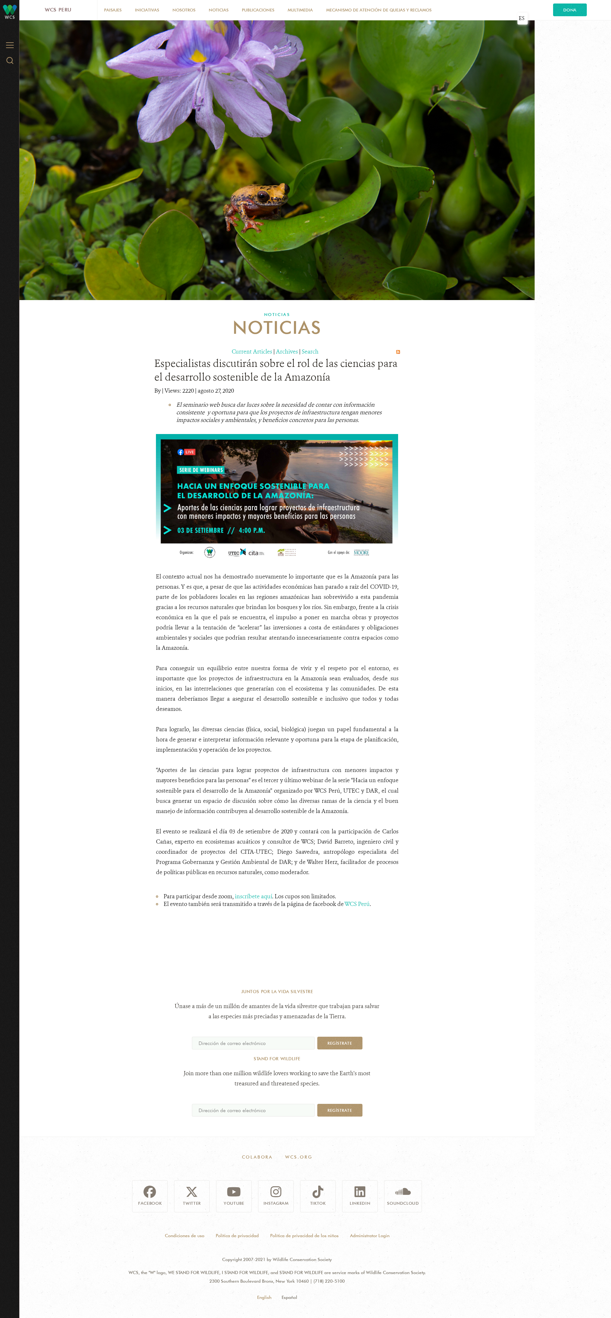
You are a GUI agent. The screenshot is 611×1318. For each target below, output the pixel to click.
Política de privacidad (237, 1235)
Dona (570, 9)
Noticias (218, 9)
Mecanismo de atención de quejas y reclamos (379, 9)
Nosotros (183, 9)
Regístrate (339, 1043)
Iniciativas (147, 9)
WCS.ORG (299, 1157)
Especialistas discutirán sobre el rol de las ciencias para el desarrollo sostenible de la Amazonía (275, 370)
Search (310, 351)
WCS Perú (357, 904)
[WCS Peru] (10, 9)
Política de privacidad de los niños (304, 1235)
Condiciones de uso (184, 1235)
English (264, 1297)
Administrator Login (370, 1235)
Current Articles (252, 351)
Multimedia (300, 9)
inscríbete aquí (253, 896)
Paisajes (113, 9)
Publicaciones (258, 9)
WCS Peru (58, 10)
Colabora (257, 1157)
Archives (287, 351)
